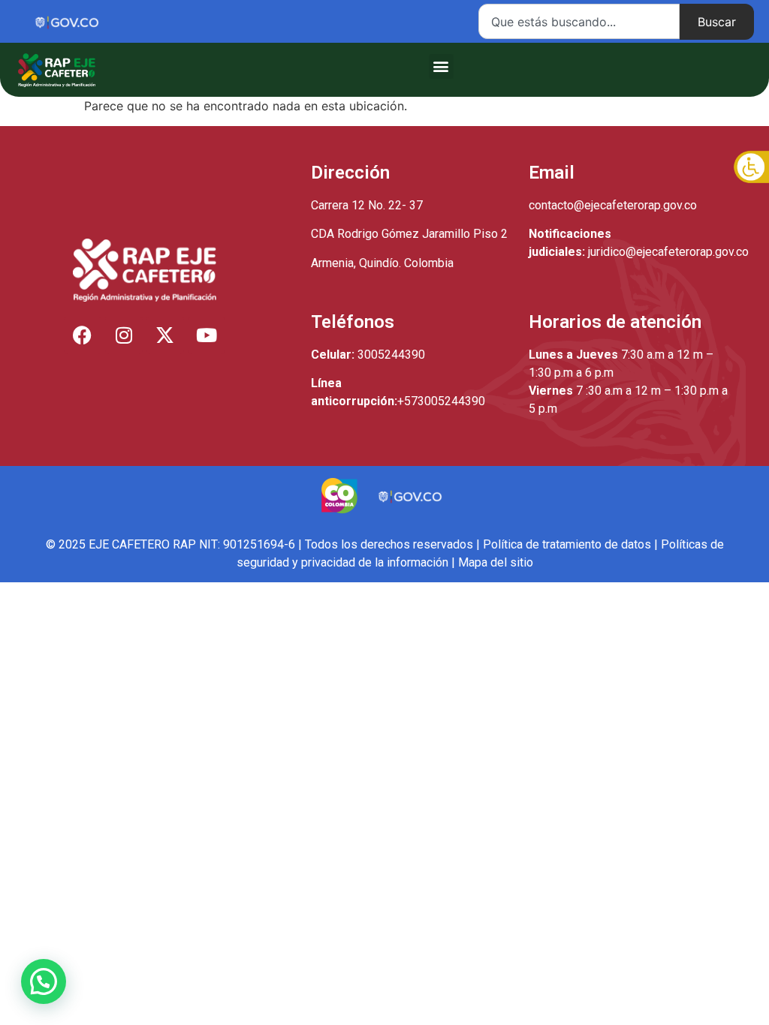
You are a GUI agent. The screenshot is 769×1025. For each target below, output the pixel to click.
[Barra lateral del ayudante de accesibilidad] (751, 168)
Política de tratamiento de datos (567, 544)
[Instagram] (124, 335)
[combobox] (579, 21)
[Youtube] (206, 335)
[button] (441, 66)
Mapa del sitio (495, 562)
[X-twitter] (165, 335)
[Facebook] (82, 335)
